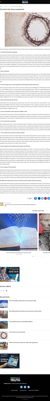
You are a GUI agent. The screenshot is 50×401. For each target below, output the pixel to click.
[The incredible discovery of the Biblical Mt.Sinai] (4, 325)
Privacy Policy (23, 390)
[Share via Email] (48, 198)
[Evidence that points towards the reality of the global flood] (4, 346)
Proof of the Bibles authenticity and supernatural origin (18, 252)
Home (1, 6)
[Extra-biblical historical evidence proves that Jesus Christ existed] (4, 314)
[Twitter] (21, 387)
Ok (22, 399)
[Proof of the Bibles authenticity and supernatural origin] (18, 232)
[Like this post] (35, 198)
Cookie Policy (14, 390)
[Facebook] (25, 387)
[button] (2, 235)
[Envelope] (28, 387)
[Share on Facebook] (39, 198)
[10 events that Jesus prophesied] (4, 335)
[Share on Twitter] (42, 198)
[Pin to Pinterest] (45, 198)
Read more (26, 399)
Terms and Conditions (34, 390)
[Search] (49, 1)
